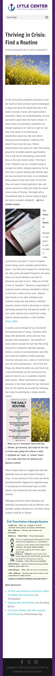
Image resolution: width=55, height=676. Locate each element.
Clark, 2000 (11, 321)
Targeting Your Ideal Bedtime (21, 602)
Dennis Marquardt (15, 50)
